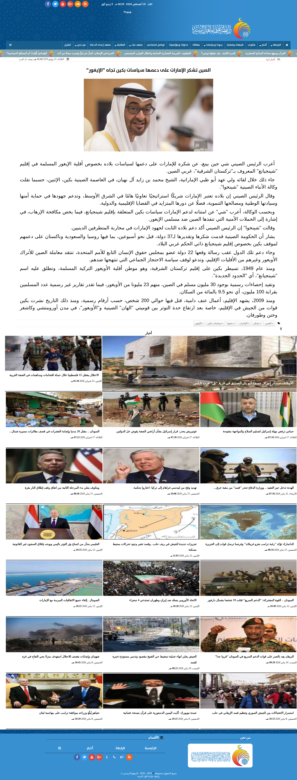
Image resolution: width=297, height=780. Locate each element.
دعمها (230, 323)
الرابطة (277, 45)
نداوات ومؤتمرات (178, 45)
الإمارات (243, 323)
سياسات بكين (214, 323)
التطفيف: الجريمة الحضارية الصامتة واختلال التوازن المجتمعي (194, 53)
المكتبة (121, 45)
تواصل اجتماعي (156, 45)
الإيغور (198, 323)
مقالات (196, 45)
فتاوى (251, 45)
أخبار (264, 45)
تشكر (256, 323)
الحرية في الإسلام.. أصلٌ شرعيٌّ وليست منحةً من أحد (122, 53)
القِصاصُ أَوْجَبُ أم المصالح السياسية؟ (63, 53)
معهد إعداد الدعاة (100, 45)
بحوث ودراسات (214, 45)
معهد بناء (137, 45)
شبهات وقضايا (235, 45)
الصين (268, 323)
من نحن (81, 45)
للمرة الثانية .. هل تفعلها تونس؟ (255, 53)
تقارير (67, 45)
